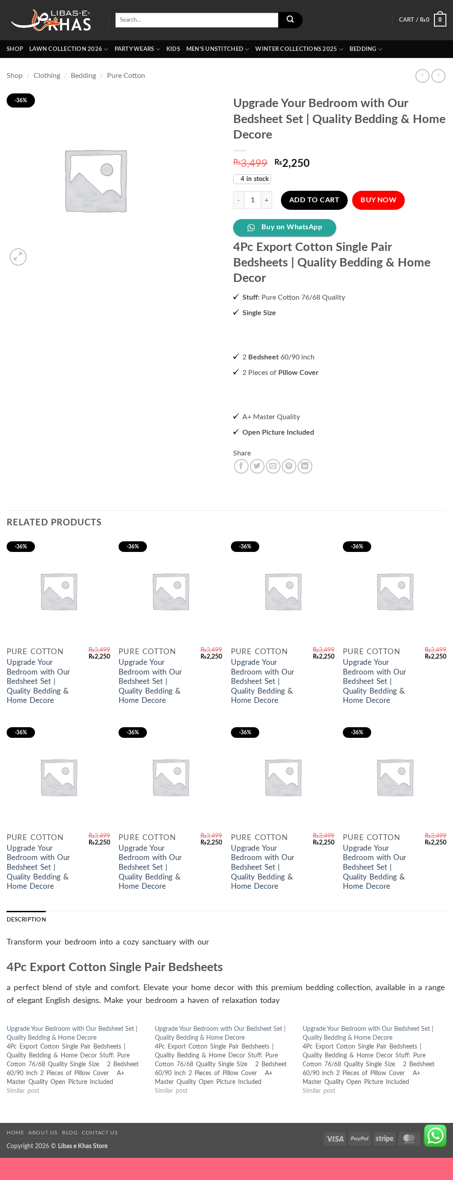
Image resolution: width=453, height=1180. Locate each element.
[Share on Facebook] (241, 533)
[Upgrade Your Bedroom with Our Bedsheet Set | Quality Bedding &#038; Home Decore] (81, 1127)
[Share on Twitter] (257, 533)
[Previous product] (438, 76)
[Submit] (290, 20)
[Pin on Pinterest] (289, 533)
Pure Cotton (126, 75)
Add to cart (314, 267)
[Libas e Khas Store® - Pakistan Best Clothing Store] (51, 20)
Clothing (47, 75)
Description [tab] (26, 987)
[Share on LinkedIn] (305, 533)
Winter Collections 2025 (296, 49)
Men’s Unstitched (214, 49)
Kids (173, 49)
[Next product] (422, 76)
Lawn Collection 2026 (65, 49)
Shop (15, 49)
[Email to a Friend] (273, 533)
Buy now (378, 267)
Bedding (362, 49)
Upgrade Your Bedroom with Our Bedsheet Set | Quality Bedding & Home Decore (38, 748)
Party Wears (134, 49)
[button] (422, 20)
